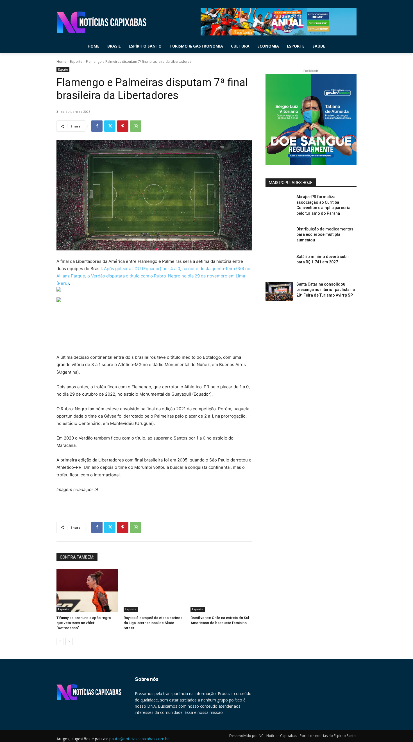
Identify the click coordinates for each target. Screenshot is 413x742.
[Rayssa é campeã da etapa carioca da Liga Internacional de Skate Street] (154, 590)
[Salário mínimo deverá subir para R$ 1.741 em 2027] (279, 263)
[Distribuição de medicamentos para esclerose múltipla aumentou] (279, 236)
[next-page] (68, 641)
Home (61, 61)
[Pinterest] (122, 126)
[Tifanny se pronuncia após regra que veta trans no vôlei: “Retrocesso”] (87, 590)
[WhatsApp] (135, 126)
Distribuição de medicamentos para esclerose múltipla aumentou (324, 234)
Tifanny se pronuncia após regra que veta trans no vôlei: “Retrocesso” (83, 623)
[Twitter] (109, 126)
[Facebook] (97, 126)
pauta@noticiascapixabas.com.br (139, 738)
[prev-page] (59, 641)
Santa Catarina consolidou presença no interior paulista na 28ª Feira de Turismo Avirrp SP (325, 289)
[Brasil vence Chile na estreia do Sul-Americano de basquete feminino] (221, 590)
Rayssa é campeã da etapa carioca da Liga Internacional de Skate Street (153, 623)
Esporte (76, 61)
